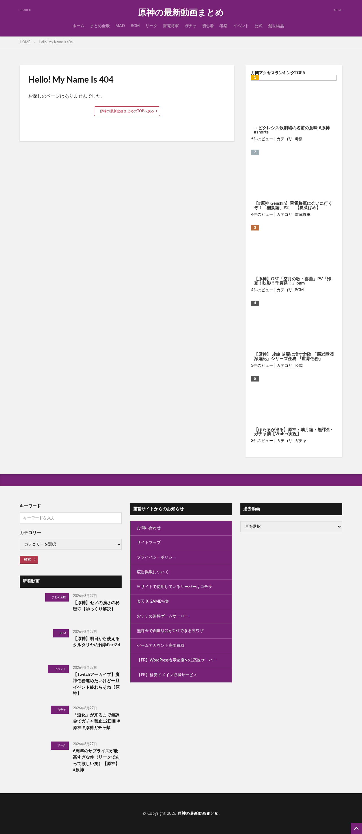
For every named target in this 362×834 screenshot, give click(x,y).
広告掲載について (153, 572)
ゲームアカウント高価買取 (160, 646)
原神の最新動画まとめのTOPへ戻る (127, 111)
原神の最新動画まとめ (181, 12)
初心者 (208, 26)
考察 (223, 26)
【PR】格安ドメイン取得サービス (167, 675)
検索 (27, 559)
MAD (120, 26)
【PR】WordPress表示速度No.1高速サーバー (177, 660)
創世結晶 (276, 26)
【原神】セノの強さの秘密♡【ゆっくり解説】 (96, 606)
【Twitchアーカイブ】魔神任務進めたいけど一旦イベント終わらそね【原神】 (96, 684)
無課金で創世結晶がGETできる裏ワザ (170, 631)
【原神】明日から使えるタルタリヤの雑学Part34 (96, 642)
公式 (258, 26)
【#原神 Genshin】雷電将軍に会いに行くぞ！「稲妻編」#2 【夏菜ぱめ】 (293, 205)
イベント (241, 26)
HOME (25, 42)
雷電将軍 (171, 26)
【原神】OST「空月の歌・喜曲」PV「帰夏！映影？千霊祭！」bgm (292, 281)
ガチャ (190, 26)
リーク (151, 26)
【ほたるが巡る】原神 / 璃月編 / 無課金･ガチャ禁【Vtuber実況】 (293, 432)
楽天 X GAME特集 (153, 602)
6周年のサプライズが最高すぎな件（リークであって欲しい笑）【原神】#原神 (96, 760)
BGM (135, 26)
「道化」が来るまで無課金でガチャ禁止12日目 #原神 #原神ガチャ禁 (96, 721)
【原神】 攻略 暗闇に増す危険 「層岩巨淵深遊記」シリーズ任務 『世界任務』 (294, 356)
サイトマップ (149, 543)
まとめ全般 (100, 26)
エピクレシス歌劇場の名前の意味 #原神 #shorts (292, 130)
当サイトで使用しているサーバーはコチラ (174, 587)
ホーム (78, 26)
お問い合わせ (149, 528)
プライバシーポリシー (156, 557)
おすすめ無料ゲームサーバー (162, 616)
